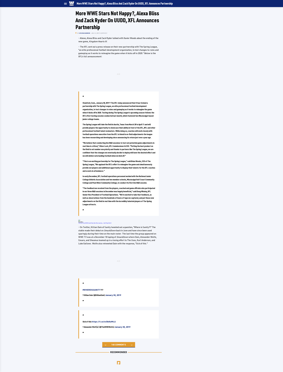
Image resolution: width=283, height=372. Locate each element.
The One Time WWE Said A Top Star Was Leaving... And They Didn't (94, 223)
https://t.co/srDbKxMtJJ (104, 321)
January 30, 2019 (113, 295)
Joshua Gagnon (84, 33)
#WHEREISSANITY (91, 289)
